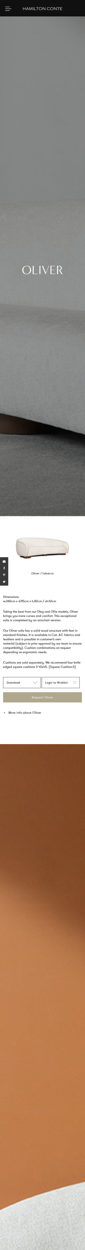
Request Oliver (42, 697)
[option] (42, 552)
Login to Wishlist (56, 682)
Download (13, 682)
